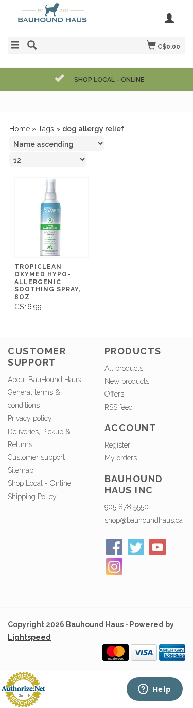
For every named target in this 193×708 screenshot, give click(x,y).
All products (123, 368)
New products (126, 381)
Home (19, 129)
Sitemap (20, 470)
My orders (120, 458)
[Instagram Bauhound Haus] (114, 566)
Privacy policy (30, 418)
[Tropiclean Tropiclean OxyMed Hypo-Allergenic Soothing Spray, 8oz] (51, 218)
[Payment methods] (116, 652)
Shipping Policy (32, 496)
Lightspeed (29, 637)
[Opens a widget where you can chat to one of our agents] (154, 690)
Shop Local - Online (39, 483)
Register (117, 445)
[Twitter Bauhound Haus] (136, 547)
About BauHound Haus (44, 379)
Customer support (36, 457)
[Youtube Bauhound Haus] (157, 547)
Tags (46, 129)
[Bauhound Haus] (52, 17)
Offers (114, 394)
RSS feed (118, 407)
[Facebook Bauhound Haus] (114, 547)
